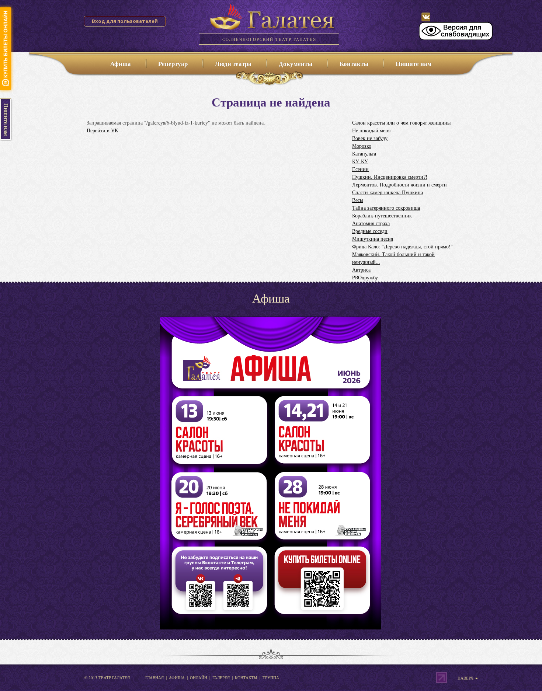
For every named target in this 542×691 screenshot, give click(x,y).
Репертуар (173, 63)
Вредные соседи (370, 230)
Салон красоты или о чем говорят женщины (401, 122)
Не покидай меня (371, 130)
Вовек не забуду (370, 138)
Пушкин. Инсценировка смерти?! (389, 176)
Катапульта (364, 153)
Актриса (361, 269)
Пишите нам (414, 63)
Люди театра (233, 63)
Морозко (361, 145)
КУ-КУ (360, 161)
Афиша (120, 63)
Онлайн (198, 677)
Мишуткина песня (372, 238)
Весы (357, 199)
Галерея (221, 677)
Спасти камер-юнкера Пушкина (387, 192)
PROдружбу (365, 277)
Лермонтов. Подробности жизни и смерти (399, 184)
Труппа (271, 677)
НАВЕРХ (465, 678)
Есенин (360, 168)
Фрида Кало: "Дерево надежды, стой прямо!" (402, 246)
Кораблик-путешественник (382, 215)
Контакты (354, 63)
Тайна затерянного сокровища (386, 207)
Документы (295, 63)
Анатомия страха (371, 223)
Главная (154, 677)
